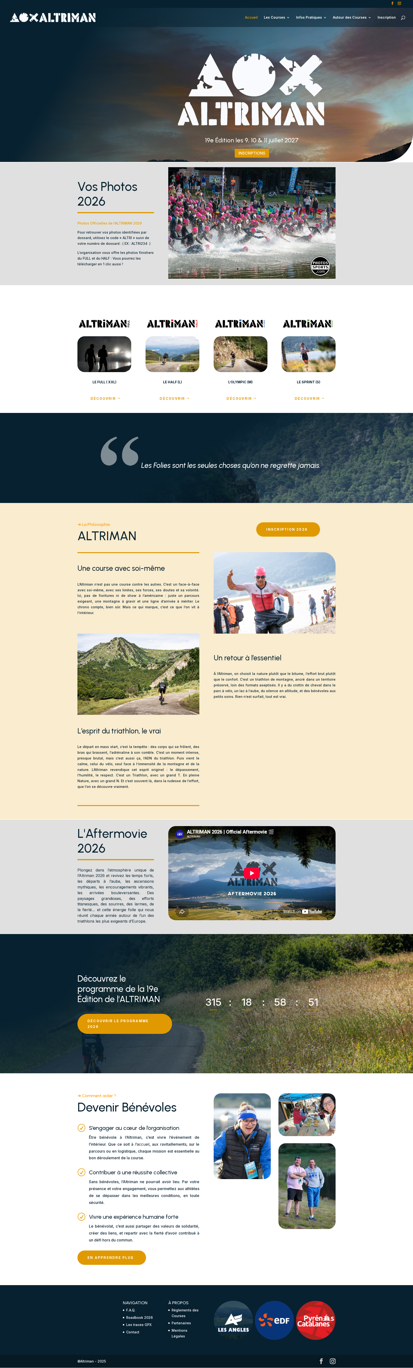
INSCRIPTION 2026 (287, 529)
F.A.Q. (130, 1310)
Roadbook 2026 (139, 1317)
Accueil (251, 17)
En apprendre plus (110, 1258)
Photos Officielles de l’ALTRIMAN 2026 (109, 223)
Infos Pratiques (309, 17)
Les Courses (274, 17)
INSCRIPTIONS (252, 153)
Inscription (387, 17)
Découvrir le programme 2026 (118, 1024)
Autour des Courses (350, 17)
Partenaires (181, 1323)
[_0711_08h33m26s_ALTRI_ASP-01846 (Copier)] (252, 277)
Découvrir (103, 398)
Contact (132, 1332)
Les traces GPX (139, 1325)
